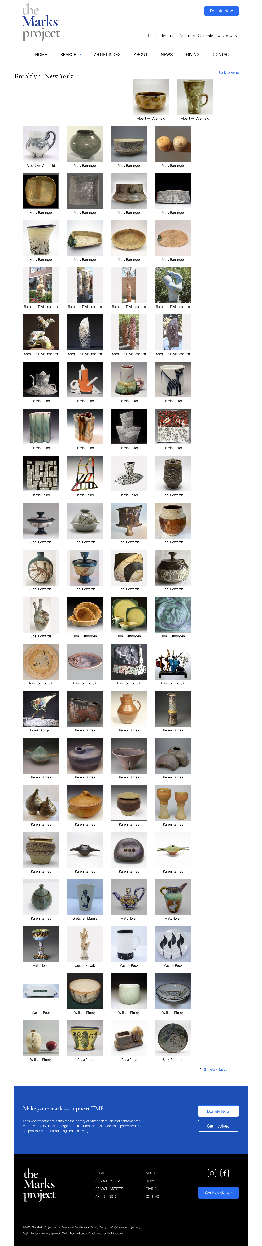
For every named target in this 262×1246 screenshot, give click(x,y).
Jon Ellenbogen (85, 636)
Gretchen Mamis (84, 918)
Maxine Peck (128, 965)
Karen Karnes (85, 730)
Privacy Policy (98, 1227)
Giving (192, 54)
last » (223, 1069)
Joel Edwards (173, 495)
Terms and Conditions (74, 1227)
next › (212, 1069)
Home (41, 54)
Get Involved (218, 1126)
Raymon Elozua (40, 683)
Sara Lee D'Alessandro (41, 307)
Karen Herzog (41, 1233)
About (141, 54)
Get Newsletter (218, 1193)
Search (68, 54)
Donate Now (221, 11)
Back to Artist (228, 73)
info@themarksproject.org (125, 1227)
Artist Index (107, 54)
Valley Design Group (74, 1233)
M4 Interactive (115, 1233)
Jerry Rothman (173, 1060)
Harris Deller (41, 401)
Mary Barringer (85, 165)
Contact (222, 54)
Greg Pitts (85, 1060)
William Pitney (85, 1013)
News (167, 54)
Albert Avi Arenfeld (151, 118)
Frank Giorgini (40, 730)
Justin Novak (85, 965)
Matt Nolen (129, 918)
